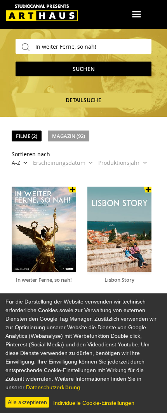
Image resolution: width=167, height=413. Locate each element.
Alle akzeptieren (27, 402)
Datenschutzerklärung (53, 387)
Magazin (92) (68, 135)
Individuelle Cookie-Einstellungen (93, 403)
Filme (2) (26, 135)
